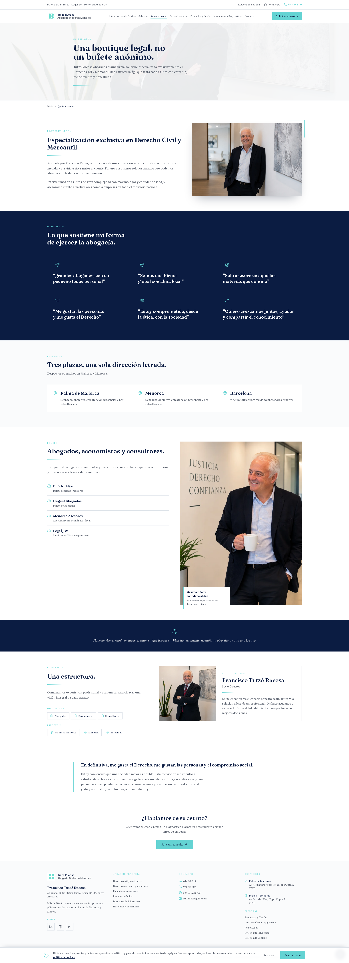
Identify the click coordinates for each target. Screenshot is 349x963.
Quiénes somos (159, 16)
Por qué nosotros (179, 16)
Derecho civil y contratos (127, 881)
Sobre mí (143, 16)
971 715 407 (189, 887)
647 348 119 (295, 4)
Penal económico (123, 896)
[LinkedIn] (51, 926)
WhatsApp (274, 4)
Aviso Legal (251, 927)
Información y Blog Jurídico (228, 16)
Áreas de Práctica (126, 16)
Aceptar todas (293, 955)
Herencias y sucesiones (126, 906)
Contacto (249, 16)
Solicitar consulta (287, 16)
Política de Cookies (256, 937)
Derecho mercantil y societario (130, 886)
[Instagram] (60, 926)
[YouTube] (69, 926)
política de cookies (64, 957)
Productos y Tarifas (200, 16)
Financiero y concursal (126, 891)
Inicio (112, 16)
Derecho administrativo (126, 901)
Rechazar (269, 955)
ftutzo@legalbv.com (249, 4)
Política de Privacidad (257, 932)
